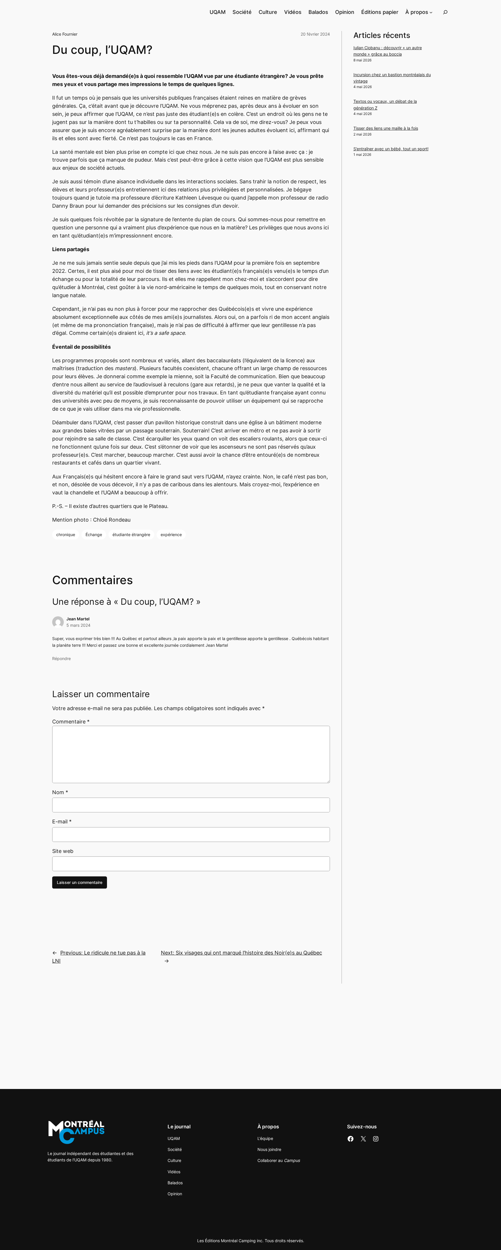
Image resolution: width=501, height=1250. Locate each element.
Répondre (61, 658)
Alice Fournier (64, 34)
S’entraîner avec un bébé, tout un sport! (391, 148)
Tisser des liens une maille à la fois (385, 128)
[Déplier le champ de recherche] (445, 12)
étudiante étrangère (131, 534)
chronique (65, 534)
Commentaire (71, 722)
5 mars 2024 (78, 625)
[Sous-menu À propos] (431, 12)
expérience (171, 534)
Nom (60, 792)
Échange (94, 534)
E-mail (62, 821)
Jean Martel (78, 618)
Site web (62, 851)
